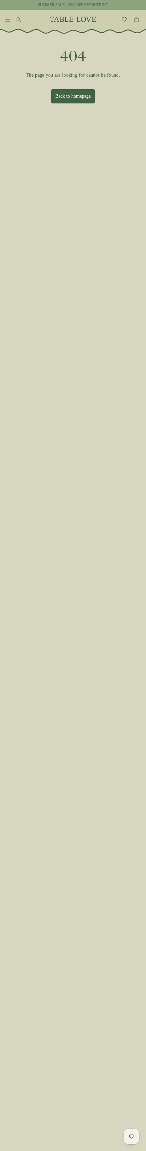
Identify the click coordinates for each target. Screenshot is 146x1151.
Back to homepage (73, 96)
